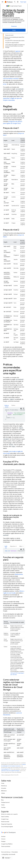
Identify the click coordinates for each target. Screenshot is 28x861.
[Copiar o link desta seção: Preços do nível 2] (20, 230)
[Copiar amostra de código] (23, 408)
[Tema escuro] (21, 408)
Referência (4, 785)
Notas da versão (5, 821)
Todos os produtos (5, 846)
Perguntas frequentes (6, 824)
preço (5, 84)
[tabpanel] (14, 414)
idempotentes (19, 574)
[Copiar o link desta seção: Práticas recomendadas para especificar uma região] (17, 374)
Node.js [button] (7, 405)
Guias (2, 783)
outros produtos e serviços (11, 78)
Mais (21, 546)
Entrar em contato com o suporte (9, 814)
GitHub (3, 793)
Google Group (4, 819)
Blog (2, 800)
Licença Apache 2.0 (5, 769)
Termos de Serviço (5, 852)
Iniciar (14, 30)
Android (3, 836)
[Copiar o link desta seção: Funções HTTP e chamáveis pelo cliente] (4, 467)
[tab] (6, 405)
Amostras (3, 788)
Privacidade (15, 852)
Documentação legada (7, 826)
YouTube (3, 807)
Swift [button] (6, 546)
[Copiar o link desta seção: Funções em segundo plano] (10, 560)
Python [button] (13, 405)
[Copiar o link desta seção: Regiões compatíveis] (18, 109)
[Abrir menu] (2, 2)
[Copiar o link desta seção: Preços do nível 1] (20, 128)
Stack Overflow (5, 816)
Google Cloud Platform (7, 844)
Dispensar (14, 26)
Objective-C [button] (13, 546)
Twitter (3, 805)
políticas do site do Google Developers (10, 770)
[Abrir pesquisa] (15, 2)
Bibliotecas (4, 790)
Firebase (3, 841)
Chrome (3, 839)
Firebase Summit (5, 802)
